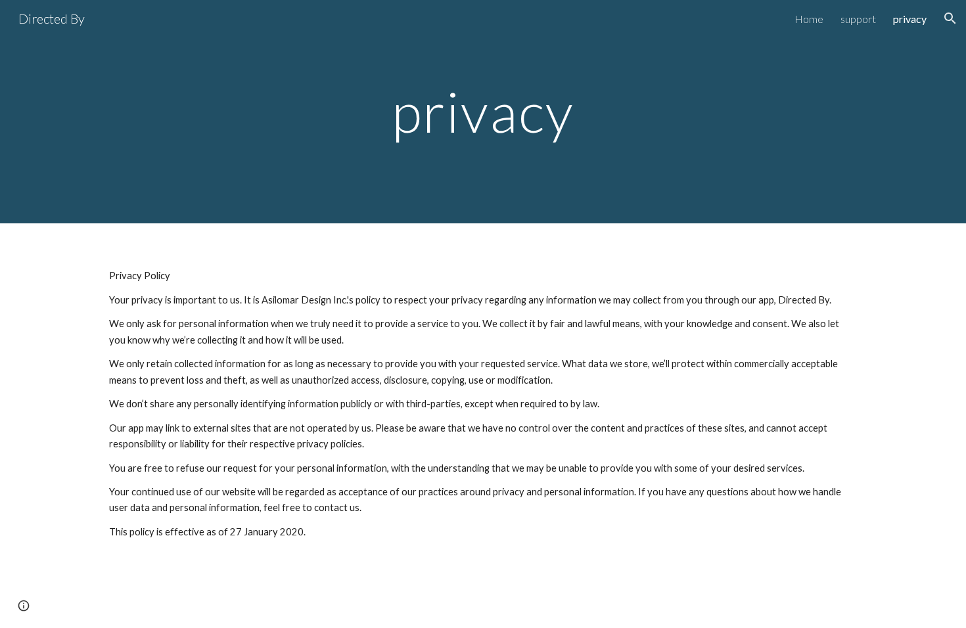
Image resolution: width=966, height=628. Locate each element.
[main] (483, 111)
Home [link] (808, 18)
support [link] (858, 18)
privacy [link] (910, 18)
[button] (950, 18)
